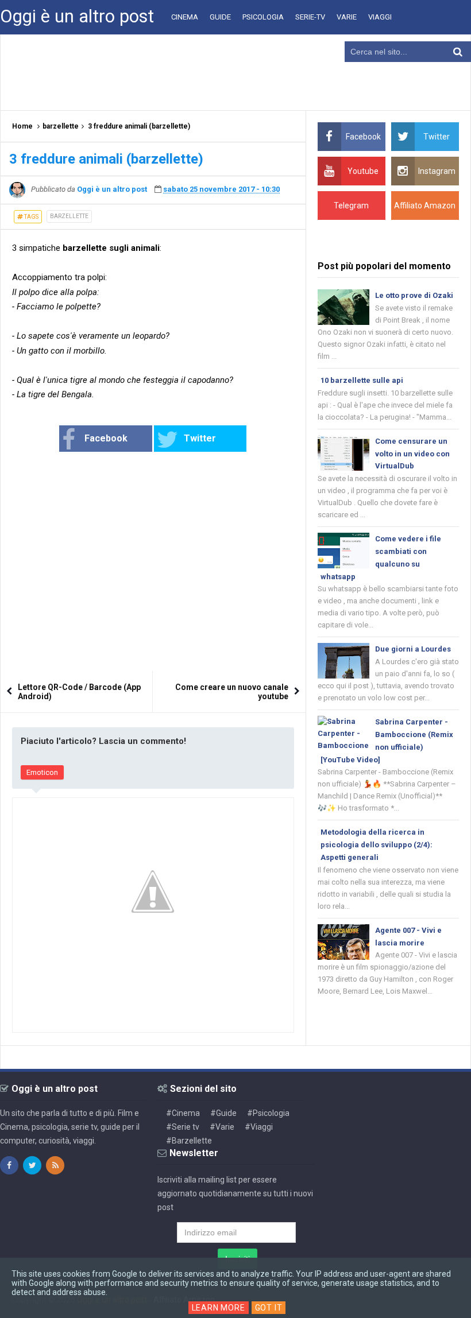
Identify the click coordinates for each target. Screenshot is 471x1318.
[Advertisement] (235, 72)
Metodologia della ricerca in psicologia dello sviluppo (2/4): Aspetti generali (377, 845)
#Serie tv (182, 1126)
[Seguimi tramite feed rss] (55, 1165)
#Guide (223, 1113)
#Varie (222, 1126)
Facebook (106, 438)
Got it (269, 1307)
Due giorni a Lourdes (413, 649)
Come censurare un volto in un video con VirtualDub (412, 454)
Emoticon (42, 772)
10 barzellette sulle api (362, 380)
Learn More (218, 1307)
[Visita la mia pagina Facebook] (9, 1165)
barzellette (69, 216)
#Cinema (183, 1113)
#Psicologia (268, 1113)
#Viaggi (259, 1126)
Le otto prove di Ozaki (414, 295)
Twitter (200, 438)
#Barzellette (189, 1140)
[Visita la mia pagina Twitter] (32, 1165)
